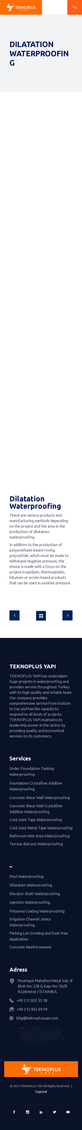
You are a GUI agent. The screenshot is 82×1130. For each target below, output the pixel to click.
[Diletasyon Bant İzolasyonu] (41, 167)
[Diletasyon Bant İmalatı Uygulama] (41, 317)
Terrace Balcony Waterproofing (36, 844)
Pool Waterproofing (26, 876)
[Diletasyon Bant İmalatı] (41, 250)
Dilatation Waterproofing (30, 885)
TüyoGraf (41, 1091)
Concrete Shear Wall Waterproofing (39, 798)
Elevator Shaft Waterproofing (34, 894)
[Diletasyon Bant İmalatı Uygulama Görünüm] (41, 400)
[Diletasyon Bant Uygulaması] (41, 469)
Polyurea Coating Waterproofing (37, 911)
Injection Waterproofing (29, 902)
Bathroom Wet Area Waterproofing (39, 836)
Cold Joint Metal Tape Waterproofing (41, 828)
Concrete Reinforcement (30, 947)
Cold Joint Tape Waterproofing (35, 820)
